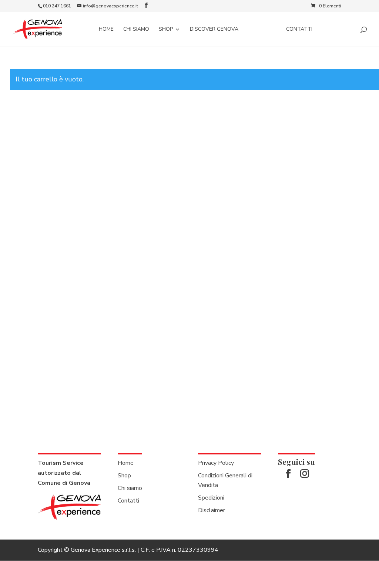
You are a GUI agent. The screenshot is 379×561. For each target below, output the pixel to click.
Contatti (299, 30)
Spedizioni (211, 498)
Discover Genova (214, 30)
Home (106, 30)
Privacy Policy (216, 463)
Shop (166, 30)
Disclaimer (211, 510)
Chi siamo (136, 30)
